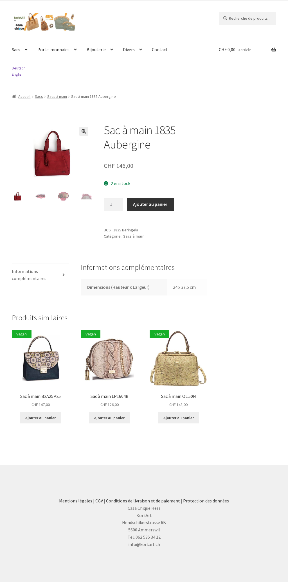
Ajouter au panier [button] (40, 417)
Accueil (24, 96)
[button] (83, 131)
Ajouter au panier (150, 204)
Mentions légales (75, 501)
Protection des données (206, 501)
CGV (99, 501)
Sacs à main (57, 96)
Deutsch (19, 68)
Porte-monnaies (53, 49)
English (18, 74)
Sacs (16, 49)
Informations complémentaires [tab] (29, 275)
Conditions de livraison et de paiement (143, 501)
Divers (129, 49)
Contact (160, 49)
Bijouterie (96, 49)
